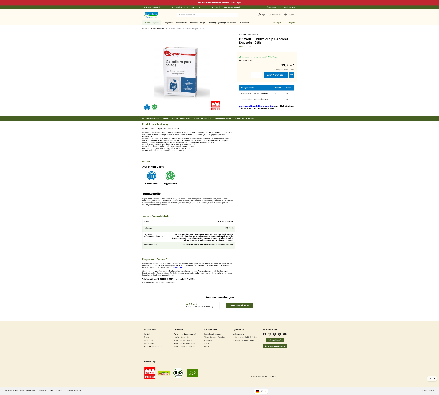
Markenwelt (244, 22)
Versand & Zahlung (11, 390)
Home (144, 29)
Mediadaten (148, 340)
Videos (206, 343)
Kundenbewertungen (223, 118)
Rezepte (277, 22)
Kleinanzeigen (149, 343)
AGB (51, 390)
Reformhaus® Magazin (212, 334)
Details (166, 118)
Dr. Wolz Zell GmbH (157, 29)
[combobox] (207, 15)
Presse (146, 337)
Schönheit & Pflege (197, 22)
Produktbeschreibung (150, 118)
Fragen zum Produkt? (202, 118)
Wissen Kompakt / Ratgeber (214, 337)
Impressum (59, 390)
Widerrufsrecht (43, 390)
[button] (244, 46)
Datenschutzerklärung (27, 390)
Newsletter (208, 340)
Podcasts (207, 346)
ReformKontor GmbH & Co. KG (245, 337)
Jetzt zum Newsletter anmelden (256, 106)
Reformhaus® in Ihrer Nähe (184, 346)
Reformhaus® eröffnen (183, 340)
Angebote (169, 22)
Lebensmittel (181, 22)
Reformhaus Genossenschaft (185, 334)
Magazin (292, 22)
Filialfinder (177, 267)
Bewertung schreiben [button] (239, 305)
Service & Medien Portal (153, 346)
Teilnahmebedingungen (74, 390)
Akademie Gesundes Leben (243, 340)
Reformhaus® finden (273, 7)
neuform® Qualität (153, 7)
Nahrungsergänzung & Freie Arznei (222, 22)
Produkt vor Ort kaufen (244, 118)
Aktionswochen (239, 334)
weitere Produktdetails (181, 118)
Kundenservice (289, 7)
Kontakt (147, 334)
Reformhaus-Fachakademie (184, 343)
